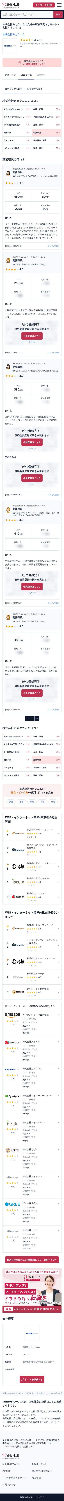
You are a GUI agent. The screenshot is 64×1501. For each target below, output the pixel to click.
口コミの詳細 (53, 246)
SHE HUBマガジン (11, 1463)
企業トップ (10, 74)
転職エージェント (40, 1463)
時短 (53, 801)
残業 (32, 801)
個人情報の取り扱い (42, 1470)
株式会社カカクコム (13, 34)
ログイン (32, 342)
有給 (42, 801)
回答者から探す (35, 88)
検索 (58, 14)
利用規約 (6, 1470)
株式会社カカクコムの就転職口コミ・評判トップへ (32, 1259)
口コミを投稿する (34, 1379)
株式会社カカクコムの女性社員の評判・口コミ (29, 169)
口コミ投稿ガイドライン (14, 1477)
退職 (21, 801)
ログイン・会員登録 (43, 5)
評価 (11, 801)
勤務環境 (18, 172)
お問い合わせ (9, 1484)
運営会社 (36, 1477)
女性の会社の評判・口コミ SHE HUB (17, 1393)
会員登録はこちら (32, 335)
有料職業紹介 (52, 1440)
